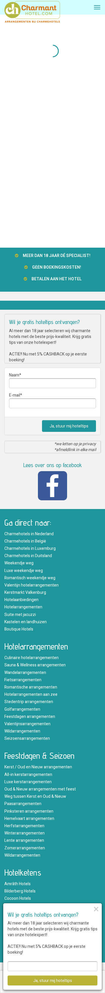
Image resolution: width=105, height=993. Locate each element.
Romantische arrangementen (30, 687)
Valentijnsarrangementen (27, 724)
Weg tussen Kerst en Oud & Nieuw (35, 796)
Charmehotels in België (25, 541)
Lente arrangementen (24, 840)
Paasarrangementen (22, 804)
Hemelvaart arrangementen (29, 819)
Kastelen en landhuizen (25, 622)
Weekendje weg (19, 563)
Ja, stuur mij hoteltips (69, 426)
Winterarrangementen (24, 833)
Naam (14, 375)
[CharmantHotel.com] (32, 13)
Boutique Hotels (18, 629)
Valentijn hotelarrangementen (31, 585)
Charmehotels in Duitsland (28, 556)
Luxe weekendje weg (23, 571)
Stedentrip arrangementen (28, 702)
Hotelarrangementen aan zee (30, 694)
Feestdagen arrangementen (29, 717)
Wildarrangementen (22, 731)
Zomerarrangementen (24, 848)
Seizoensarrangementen (27, 738)
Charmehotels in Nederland (29, 534)
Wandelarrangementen (25, 673)
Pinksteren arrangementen (28, 811)
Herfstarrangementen (24, 826)
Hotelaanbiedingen (21, 600)
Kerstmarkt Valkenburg (25, 592)
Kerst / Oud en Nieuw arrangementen (38, 767)
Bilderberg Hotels (20, 891)
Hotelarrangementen (23, 607)
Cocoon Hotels (17, 898)
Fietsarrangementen (22, 680)
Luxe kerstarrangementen (28, 782)
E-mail (14, 395)
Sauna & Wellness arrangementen (35, 665)
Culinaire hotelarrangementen (31, 658)
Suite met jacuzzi (20, 615)
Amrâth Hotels (17, 884)
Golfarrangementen (22, 709)
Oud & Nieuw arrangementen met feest (40, 789)
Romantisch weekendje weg (29, 578)
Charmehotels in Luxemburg (30, 548)
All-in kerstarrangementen (28, 775)
